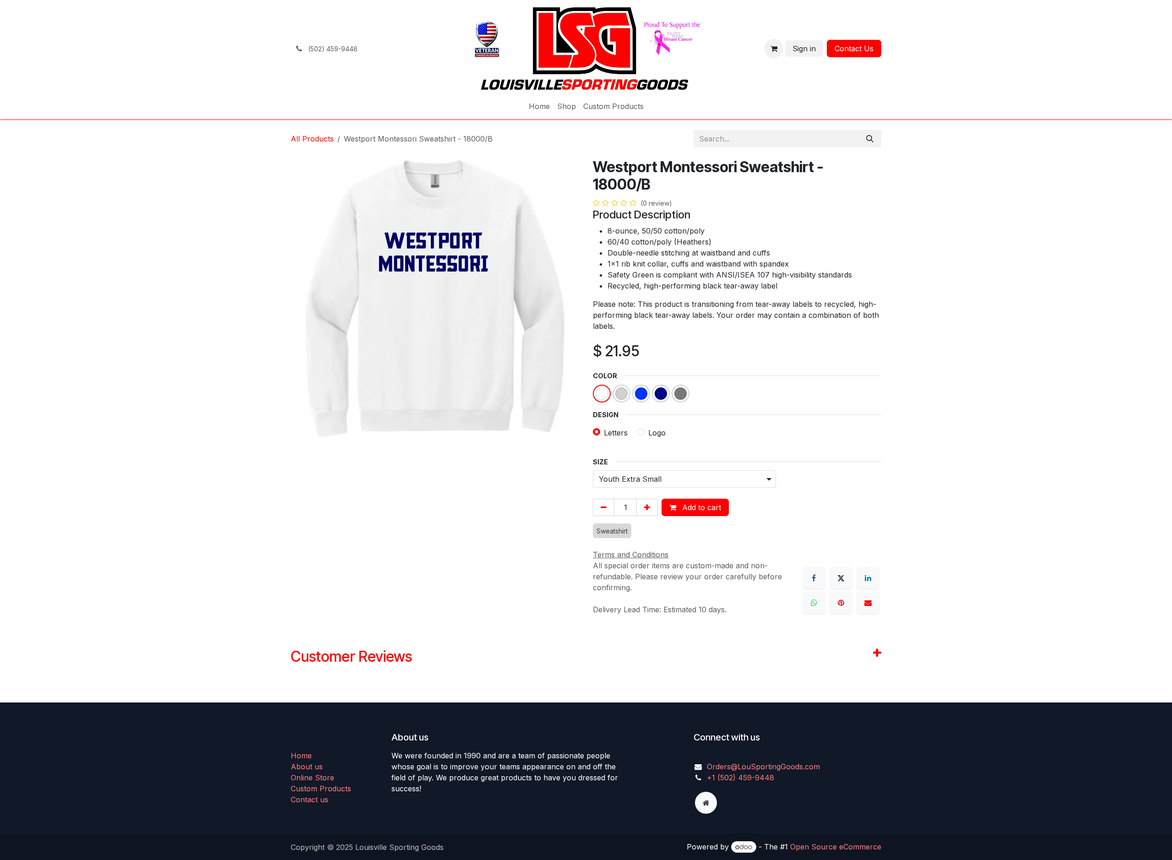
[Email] (868, 603)
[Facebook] (814, 578)
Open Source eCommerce (835, 846)
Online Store (312, 777)
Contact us (309, 799)
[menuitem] (539, 106)
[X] (841, 578)
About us (307, 766)
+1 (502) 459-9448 (740, 777)
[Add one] (647, 507)
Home (301, 755)
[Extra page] (706, 803)
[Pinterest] (841, 603)
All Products (312, 138)
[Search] (869, 138)
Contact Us (854, 48)
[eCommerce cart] (773, 48)
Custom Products (321, 788)
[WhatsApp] (814, 603)
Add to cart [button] (700, 507)
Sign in (804, 48)
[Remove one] (603, 507)
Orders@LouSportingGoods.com (763, 766)
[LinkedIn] (868, 578)
